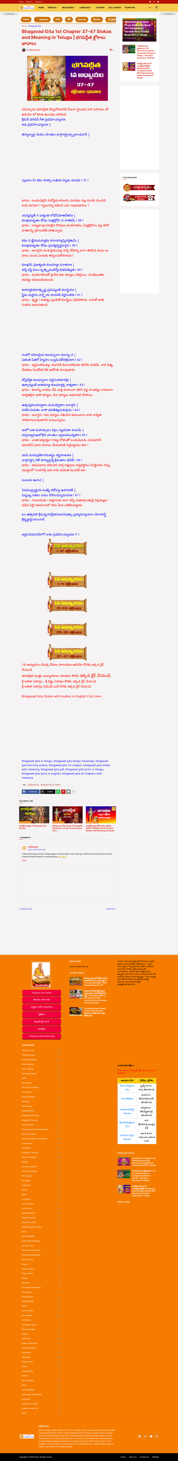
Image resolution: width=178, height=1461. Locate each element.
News (41, 1232)
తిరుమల (96, 19)
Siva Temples (41, 1315)
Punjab (41, 1278)
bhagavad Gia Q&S (41, 1404)
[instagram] (157, 1436)
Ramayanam (41, 1292)
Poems (41, 1264)
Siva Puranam (41, 1311)
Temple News (41, 1362)
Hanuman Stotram (41, 1167)
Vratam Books (41, 1371)
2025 (41, 1078)
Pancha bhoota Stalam (41, 1250)
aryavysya (41, 1399)
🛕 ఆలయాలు (42, 19)
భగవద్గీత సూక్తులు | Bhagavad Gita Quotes (32, 827)
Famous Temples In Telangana (41, 1139)
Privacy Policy (41, 1273)
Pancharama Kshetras (41, 1255)
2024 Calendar (41, 1064)
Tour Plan (129, 7)
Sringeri (41, 1334)
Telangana (41, 1357)
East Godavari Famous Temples (41, 1129)
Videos (41, 1366)
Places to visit (41, 1259)
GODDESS (41, 1148)
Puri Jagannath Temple (41, 1287)
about (41, 1385)
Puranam (41, 1283)
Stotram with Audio (41, 1343)
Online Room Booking (41, 1241)
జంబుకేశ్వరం (127, 1098)
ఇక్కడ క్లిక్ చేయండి (95, 676)
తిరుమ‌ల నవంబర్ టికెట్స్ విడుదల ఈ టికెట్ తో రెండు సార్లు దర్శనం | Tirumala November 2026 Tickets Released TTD (96, 981)
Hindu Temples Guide (43, 1457)
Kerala (41, 1190)
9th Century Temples (41, 1087)
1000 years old (41, 1050)
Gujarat (41, 1162)
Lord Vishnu (41, 1208)
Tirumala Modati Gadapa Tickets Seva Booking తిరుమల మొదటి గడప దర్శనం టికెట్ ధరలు (95, 1012)
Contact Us (38, 2)
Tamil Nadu (41, 1352)
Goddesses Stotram (41, 1153)
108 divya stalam (41, 1055)
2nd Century (41, 1083)
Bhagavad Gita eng (41, 1120)
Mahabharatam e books (41, 1227)
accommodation (41, 1390)
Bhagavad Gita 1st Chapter (50, 785)
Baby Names (41, 1106)
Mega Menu (68, 7)
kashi (41, 1413)
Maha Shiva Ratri (41, 1222)
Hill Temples (41, 1176)
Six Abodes (41, 1320)
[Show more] (73, 791)
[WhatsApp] (58, 791)
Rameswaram (41, 1297)
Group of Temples (41, 1157)
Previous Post (26, 909)
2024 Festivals (41, 1069)
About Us (29, 2)
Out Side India (41, 1246)
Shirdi (41, 1306)
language (85, 7)
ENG (58, 19)
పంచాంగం (82, 19)
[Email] (68, 791)
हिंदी (68, 19)
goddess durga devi (41, 1408)
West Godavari (41, 1380)
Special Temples (41, 1329)
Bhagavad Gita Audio (41, 1115)
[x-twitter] (154, 2)
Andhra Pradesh (41, 1097)
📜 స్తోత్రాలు (112, 19)
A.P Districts (41, 1092)
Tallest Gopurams (41, 1348)
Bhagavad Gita (35, 26)
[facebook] (150, 2)
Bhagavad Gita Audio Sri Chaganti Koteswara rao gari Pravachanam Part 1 (68, 828)
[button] (150, 7)
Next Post (111, 909)
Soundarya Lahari (41, 1325)
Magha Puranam (41, 1218)
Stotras (100, 7)
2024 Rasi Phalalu (41, 1074)
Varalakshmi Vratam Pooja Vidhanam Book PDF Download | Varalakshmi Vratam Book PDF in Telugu (144, 1161)
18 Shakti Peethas (41, 1060)
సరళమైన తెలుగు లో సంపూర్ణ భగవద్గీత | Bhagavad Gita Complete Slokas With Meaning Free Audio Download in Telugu (145, 70)
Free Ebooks (41, 1143)
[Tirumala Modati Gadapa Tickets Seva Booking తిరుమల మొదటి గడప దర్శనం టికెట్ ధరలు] (76, 1011)
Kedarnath (41, 1185)
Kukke (41, 1194)
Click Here (94, 697)
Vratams (41, 1376)
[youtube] (158, 2)
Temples (52, 7)
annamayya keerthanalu (41, 1394)
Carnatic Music (41, 1125)
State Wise (41, 1338)
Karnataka (41, 1180)
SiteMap (155, 1457)
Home (21, 2)
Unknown (33, 847)
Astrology (41, 1101)
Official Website (41, 1236)
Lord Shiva (41, 1199)
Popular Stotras (41, 1269)
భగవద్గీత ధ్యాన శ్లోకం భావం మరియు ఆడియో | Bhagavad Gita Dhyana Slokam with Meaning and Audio (100, 828)
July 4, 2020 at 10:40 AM (36, 850)
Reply (24, 860)
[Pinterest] (63, 791)
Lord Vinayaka (41, 1204)
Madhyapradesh (41, 1213)
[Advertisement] (67, 160)
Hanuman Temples (41, 1171)
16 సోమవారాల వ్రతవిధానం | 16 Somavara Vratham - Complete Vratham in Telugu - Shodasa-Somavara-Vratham (146, 52)
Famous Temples (41, 1134)
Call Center (114, 7)
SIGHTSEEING (41, 1301)
